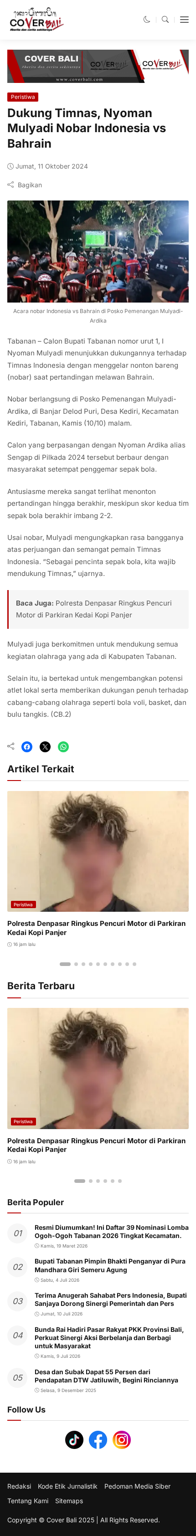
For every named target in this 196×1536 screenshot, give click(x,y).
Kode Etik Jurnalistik (68, 1486)
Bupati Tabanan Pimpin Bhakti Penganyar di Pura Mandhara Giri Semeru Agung (110, 1265)
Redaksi (19, 1486)
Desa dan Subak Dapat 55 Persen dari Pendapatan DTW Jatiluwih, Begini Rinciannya (106, 1376)
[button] (147, 19)
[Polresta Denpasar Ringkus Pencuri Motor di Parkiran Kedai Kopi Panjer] (98, 905)
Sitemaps (69, 1501)
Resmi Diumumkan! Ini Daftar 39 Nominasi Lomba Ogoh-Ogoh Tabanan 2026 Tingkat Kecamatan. (112, 1231)
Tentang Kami (27, 1501)
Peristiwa (23, 96)
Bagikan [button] (30, 185)
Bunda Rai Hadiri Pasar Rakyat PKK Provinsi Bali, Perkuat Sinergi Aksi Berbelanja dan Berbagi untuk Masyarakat (109, 1337)
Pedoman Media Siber (137, 1486)
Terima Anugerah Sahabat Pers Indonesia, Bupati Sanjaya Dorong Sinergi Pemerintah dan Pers (111, 1299)
